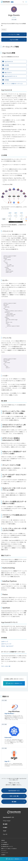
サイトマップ (3, 850)
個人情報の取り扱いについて (6, 846)
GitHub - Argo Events (6, 646)
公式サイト (4, 641)
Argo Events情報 (14, 39)
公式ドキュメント (5, 644)
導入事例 (14, 801)
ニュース (5, 834)
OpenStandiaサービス (14, 790)
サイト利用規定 (4, 842)
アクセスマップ (4, 852)
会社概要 (3, 854)
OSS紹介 (5, 827)
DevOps (4, 29)
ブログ (4, 831)
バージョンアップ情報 (14, 34)
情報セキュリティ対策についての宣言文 (8, 848)
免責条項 (3, 840)
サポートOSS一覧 (5, 666)
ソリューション (6, 820)
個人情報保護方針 (4, 844)
